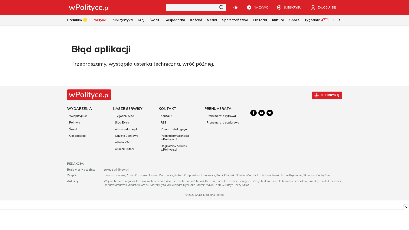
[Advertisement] (204, 220)
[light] (236, 7)
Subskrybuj (329, 95)
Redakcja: (75, 163)
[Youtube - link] (261, 113)
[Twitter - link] (269, 113)
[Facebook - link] (253, 113)
